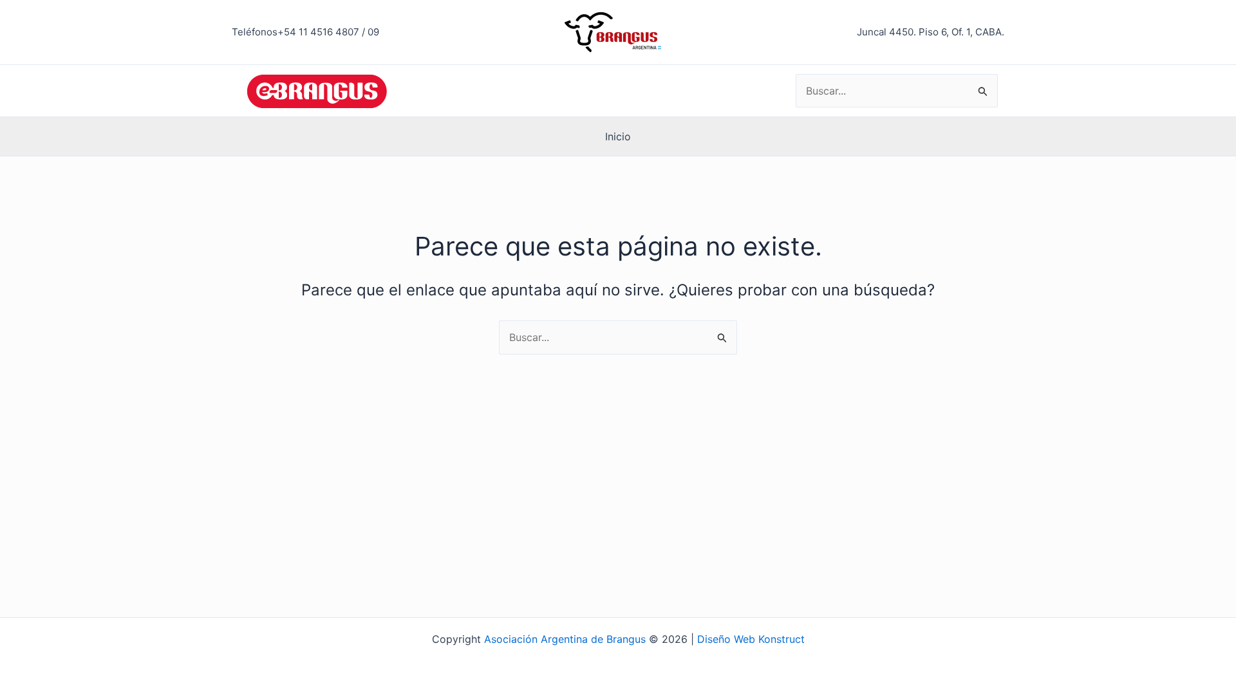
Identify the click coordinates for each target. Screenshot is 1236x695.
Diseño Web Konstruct (751, 639)
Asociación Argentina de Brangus (565, 639)
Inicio (618, 136)
